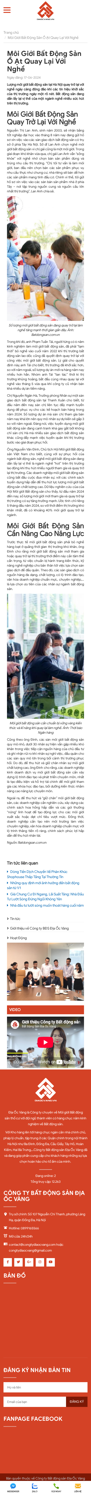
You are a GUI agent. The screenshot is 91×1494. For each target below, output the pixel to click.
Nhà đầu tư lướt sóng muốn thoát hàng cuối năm (47, 905)
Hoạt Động (18, 938)
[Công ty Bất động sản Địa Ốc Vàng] (46, 12)
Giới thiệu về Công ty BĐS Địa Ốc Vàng (39, 928)
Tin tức (15, 919)
